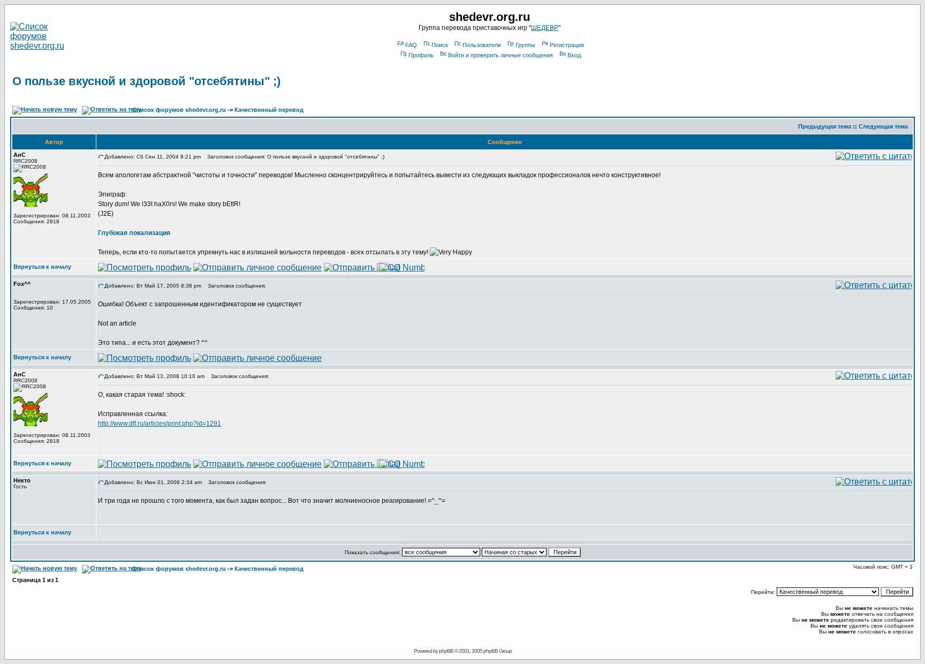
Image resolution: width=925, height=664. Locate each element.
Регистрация (567, 45)
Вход (574, 55)
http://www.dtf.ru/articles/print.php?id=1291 (159, 423)
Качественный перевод (269, 110)
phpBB (446, 651)
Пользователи (481, 45)
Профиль (421, 55)
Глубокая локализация (134, 233)
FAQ (411, 45)
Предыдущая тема (824, 126)
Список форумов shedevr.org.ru (179, 110)
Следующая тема (883, 126)
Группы (525, 45)
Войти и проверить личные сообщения (500, 55)
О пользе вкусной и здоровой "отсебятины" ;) (146, 81)
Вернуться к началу (42, 266)
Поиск (439, 45)
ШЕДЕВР (544, 28)
